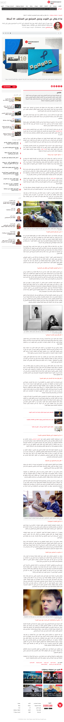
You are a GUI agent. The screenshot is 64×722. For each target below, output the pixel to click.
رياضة (31, 6)
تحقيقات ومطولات (20, 6)
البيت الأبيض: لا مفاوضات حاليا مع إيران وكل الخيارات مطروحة (11, 143)
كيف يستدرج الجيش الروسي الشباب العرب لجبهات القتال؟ (48, 9)
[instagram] (49, 706)
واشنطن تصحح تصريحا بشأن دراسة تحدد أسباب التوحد (41, 412)
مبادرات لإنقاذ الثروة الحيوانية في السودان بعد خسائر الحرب (8, 100)
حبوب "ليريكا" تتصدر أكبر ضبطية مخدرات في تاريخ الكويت (11, 153)
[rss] (43, 706)
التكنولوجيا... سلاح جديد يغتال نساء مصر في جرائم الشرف (10, 184)
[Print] (52, 86)
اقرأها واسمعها (44, 664)
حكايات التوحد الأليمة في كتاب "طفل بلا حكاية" (42, 427)
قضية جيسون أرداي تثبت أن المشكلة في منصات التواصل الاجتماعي (9, 203)
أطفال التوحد (32, 662)
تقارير (13, 97)
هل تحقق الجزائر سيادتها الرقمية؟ (8, 120)
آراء (50, 6)
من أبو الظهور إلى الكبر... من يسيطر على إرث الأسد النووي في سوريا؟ (10, 163)
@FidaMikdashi (38, 27)
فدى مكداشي (48, 27)
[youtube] (47, 706)
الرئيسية (60, 15)
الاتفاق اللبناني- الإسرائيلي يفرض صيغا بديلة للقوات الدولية (8, 225)
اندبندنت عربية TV (10, 6)
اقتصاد (46, 6)
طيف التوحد (53, 178)
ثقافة (41, 6)
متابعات (13, 125)
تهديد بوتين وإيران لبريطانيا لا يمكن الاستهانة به (8, 233)
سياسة (54, 6)
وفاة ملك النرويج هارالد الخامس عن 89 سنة (10, 148)
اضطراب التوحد (53, 662)
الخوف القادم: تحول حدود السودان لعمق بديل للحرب (10, 179)
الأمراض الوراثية (39, 662)
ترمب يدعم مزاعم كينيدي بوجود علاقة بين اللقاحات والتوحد (40, 419)
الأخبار (59, 6)
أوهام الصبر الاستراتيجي (10, 217)
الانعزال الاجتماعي (36, 439)
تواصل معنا (39, 710)
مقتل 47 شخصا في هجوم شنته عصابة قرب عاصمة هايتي (8, 135)
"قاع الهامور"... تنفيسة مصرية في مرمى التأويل (33, 681)
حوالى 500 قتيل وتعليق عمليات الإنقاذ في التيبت (10, 168)
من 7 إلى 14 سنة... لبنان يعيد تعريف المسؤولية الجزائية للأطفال (9, 107)
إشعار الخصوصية (38, 705)
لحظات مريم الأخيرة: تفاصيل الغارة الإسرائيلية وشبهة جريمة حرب (53, 694)
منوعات (36, 6)
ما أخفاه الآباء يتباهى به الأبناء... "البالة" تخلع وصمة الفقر (53, 681)
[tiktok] (45, 706)
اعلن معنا (39, 712)
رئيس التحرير (38, 708)
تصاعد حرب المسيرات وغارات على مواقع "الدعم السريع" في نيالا (25, 9)
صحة (27, 6)
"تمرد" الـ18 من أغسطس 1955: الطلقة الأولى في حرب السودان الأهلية (8, 242)
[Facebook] (51, 706)
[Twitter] (50, 706)
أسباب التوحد (43, 149)
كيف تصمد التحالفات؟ (10, 210)
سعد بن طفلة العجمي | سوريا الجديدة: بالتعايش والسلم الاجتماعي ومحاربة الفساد (10, 174)
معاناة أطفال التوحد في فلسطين (55, 664)
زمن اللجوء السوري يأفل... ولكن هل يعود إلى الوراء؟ (33, 694)
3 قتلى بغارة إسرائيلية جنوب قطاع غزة (10, 158)
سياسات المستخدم (37, 703)
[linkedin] (46, 706)
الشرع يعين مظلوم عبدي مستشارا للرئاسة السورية (11, 189)
